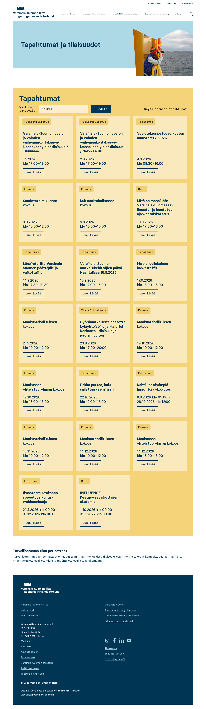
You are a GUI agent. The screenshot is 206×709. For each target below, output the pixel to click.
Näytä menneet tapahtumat (165, 109)
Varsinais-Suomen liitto (34, 604)
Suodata (101, 109)
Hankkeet (26, 646)
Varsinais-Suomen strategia (37, 662)
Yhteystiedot (28, 610)
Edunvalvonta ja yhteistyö (120, 621)
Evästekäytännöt (115, 659)
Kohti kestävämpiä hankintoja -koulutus (154, 387)
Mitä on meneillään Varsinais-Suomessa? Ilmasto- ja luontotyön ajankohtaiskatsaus (155, 207)
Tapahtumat (28, 657)
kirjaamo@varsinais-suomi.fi (37, 624)
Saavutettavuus (114, 653)
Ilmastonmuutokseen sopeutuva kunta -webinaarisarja (40, 497)
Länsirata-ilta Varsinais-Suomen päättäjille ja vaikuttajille (43, 268)
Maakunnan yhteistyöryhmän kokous (44, 387)
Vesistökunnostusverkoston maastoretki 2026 (160, 135)
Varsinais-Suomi (114, 604)
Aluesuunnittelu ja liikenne (120, 610)
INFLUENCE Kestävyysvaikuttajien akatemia (99, 497)
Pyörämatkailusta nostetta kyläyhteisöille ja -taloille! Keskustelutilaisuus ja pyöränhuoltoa (102, 329)
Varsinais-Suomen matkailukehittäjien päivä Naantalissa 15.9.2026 (101, 268)
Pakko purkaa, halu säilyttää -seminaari (97, 387)
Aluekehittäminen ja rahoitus (122, 615)
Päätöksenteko (30, 668)
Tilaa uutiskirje (29, 615)
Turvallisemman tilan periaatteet (35, 556)
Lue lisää (33, 172)
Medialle (26, 640)
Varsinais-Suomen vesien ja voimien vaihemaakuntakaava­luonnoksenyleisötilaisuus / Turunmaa (45, 142)
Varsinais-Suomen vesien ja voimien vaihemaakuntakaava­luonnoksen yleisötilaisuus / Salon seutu (102, 142)
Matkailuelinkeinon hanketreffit (152, 266)
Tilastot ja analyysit (32, 673)
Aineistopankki (29, 651)
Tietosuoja (111, 648)
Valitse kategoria (27, 109)
